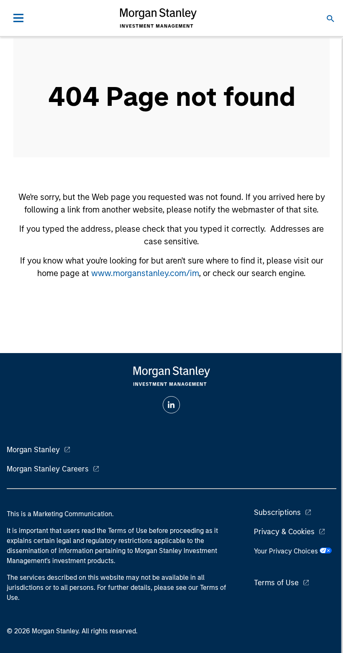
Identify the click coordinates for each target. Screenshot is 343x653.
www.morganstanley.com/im (145, 273)
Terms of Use (276, 582)
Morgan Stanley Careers (48, 469)
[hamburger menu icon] (18, 18)
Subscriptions (277, 512)
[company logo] (158, 18)
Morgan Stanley (33, 449)
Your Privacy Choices (287, 551)
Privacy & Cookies (284, 531)
